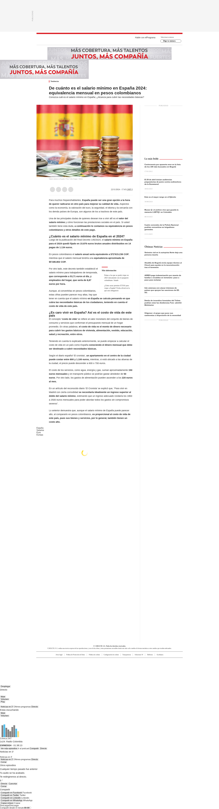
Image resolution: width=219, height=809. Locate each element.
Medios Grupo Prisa (58, 669)
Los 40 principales (91, 661)
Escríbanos (160, 655)
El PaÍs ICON (114, 668)
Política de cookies (94, 655)
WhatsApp (70, 189)
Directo (34, 707)
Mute (3, 697)
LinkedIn (64, 189)
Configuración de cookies (111, 655)
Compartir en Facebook (11, 793)
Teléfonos (150, 655)
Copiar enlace (7, 803)
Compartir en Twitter (10, 795)
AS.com (137, 661)
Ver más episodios (9, 748)
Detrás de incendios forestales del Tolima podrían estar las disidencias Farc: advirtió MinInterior (163, 302)
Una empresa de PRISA (58, 663)
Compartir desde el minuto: (14, 808)
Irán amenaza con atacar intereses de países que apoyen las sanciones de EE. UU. (161, 290)
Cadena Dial (124, 665)
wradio (104, 665)
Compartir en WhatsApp (11, 800)
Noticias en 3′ (7, 707)
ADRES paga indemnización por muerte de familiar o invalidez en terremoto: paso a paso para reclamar (162, 277)
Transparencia (126, 655)
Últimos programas (22, 707)
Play (3, 702)
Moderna (91, 668)
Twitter (58, 189)
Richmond (79, 668)
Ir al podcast (23, 748)
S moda (125, 668)
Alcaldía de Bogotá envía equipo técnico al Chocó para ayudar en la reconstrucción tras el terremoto (163, 265)
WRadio (109, 39)
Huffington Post (83, 665)
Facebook (52, 189)
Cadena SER (128, 661)
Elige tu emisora (169, 41)
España (39, 428)
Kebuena (154, 665)
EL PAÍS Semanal (133, 665)
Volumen (5, 699)
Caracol (155, 661)
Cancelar (13, 784)
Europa (39, 435)
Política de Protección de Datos (75, 655)
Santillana (102, 661)
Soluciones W (139, 655)
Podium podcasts (103, 668)
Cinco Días (114, 665)
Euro (38, 432)
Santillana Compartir (117, 661)
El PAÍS (79, 661)
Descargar (4, 805)
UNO (97, 665)
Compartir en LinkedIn (11, 798)
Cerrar (3, 762)
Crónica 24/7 (6, 738)
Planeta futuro (143, 665)
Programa (151, 37)
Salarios (40, 430)
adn (146, 661)
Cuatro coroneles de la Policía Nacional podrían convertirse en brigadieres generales (161, 227)
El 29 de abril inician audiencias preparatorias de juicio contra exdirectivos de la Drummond (162, 182)
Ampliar (127, 109)
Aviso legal (59, 655)
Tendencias (54, 81)
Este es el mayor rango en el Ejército (160, 197)
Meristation (148, 668)
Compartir (34, 748)
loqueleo (136, 668)
